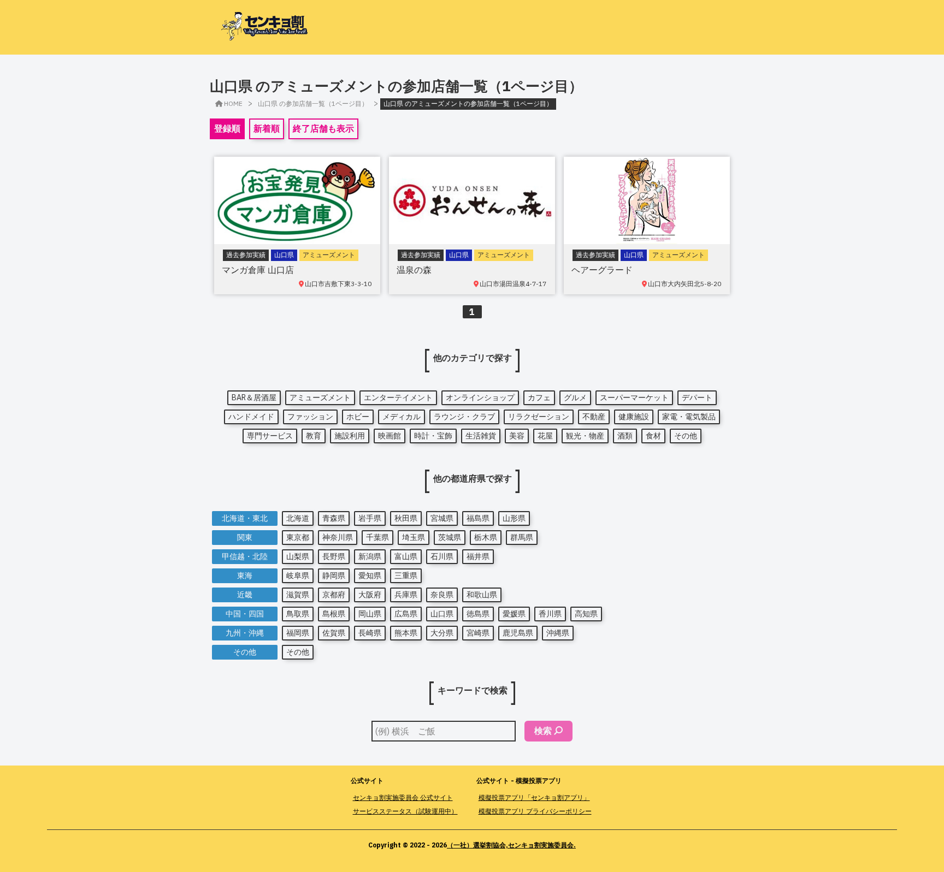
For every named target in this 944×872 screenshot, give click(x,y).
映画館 (389, 436)
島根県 (333, 614)
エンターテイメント (398, 397)
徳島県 (478, 614)
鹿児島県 (518, 633)
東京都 (297, 537)
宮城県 (441, 518)
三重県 (405, 575)
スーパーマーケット (634, 397)
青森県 (333, 518)
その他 (685, 436)
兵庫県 (405, 595)
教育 (313, 436)
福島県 (478, 518)
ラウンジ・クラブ (464, 417)
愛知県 (369, 575)
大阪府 (369, 595)
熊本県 (405, 633)
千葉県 (377, 537)
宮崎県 (478, 633)
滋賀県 (297, 595)
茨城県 (449, 537)
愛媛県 (514, 614)
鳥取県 (297, 614)
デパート (697, 397)
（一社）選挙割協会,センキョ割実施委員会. (511, 845)
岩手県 (369, 518)
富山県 (405, 556)
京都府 (333, 595)
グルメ (575, 397)
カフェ (539, 397)
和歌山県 (482, 595)
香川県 (550, 614)
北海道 (297, 518)
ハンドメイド (251, 417)
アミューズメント (320, 397)
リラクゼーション (538, 417)
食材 (653, 436)
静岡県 (333, 575)
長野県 (333, 556)
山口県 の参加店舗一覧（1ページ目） (313, 103)
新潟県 (369, 556)
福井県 (478, 556)
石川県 (441, 556)
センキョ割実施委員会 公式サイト (403, 797)
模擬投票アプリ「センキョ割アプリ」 (534, 797)
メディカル (401, 417)
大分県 (441, 633)
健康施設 (633, 417)
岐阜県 (297, 575)
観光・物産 (585, 436)
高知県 (586, 614)
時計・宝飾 (433, 436)
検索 (543, 730)
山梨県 (297, 556)
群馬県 (521, 537)
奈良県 (441, 595)
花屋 (545, 436)
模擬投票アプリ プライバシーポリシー (535, 811)
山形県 (514, 518)
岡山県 (369, 614)
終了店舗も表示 (323, 128)
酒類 (625, 436)
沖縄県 (557, 633)
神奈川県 (337, 537)
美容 (516, 436)
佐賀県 (333, 633)
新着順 (266, 128)
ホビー (357, 417)
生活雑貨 (480, 436)
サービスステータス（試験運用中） (405, 811)
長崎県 (369, 633)
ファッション (310, 417)
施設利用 (349, 436)
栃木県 (485, 537)
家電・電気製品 (689, 417)
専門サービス (270, 436)
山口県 (441, 614)
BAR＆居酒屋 (254, 397)
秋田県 (405, 518)
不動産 (593, 417)
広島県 (405, 614)
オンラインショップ (480, 397)
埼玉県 (413, 537)
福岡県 (297, 633)
